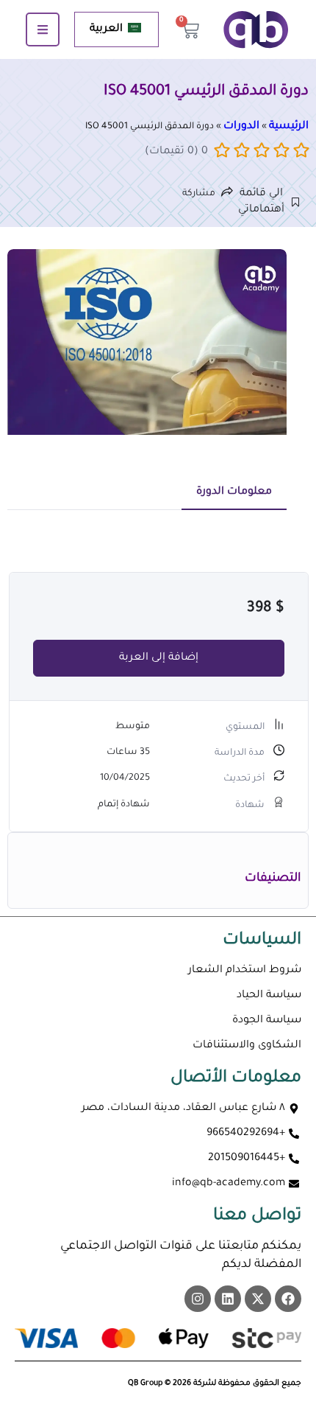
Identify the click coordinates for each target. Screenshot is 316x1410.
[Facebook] (288, 1298)
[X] (258, 1298)
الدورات (241, 127)
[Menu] (43, 29)
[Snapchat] (197, 1298)
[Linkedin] (228, 1298)
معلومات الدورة (234, 492)
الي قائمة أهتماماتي (265, 202)
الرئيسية (289, 127)
